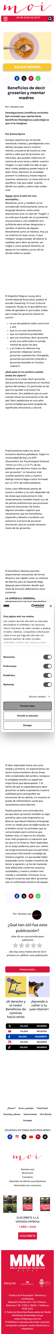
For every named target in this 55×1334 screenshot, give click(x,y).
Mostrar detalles (37, 696)
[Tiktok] (45, 1137)
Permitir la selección (27, 715)
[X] (24, 78)
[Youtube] (31, 1137)
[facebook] (17, 78)
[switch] (47, 666)
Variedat (27, 1120)
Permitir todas (27, 706)
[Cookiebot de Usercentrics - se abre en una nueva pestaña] (32, 606)
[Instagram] (17, 1137)
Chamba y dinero (12, 1114)
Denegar (27, 725)
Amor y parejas (26, 1108)
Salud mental (30, 1114)
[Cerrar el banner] (51, 606)
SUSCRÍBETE (27, 1236)
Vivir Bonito (46, 1114)
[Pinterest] (38, 1137)
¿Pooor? (11, 1108)
